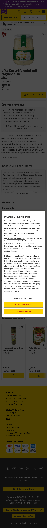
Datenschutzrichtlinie (15, 238)
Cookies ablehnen (23, 305)
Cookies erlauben (23, 311)
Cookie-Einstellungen (23, 298)
